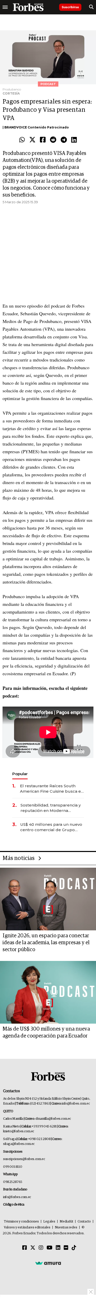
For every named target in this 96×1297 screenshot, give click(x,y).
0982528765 (12, 1182)
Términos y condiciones (21, 1221)
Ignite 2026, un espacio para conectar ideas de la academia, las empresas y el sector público (46, 942)
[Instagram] (41, 1248)
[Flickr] (66, 1248)
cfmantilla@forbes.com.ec (53, 1118)
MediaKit (66, 1221)
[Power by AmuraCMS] (48, 1263)
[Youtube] (49, 1248)
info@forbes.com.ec (76, 1103)
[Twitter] (32, 140)
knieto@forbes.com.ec (18, 1131)
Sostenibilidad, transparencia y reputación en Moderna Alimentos (50, 808)
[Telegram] (64, 140)
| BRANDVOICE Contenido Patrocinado (36, 127)
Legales (49, 1221)
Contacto (84, 1221)
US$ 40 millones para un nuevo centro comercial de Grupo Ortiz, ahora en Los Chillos (51, 827)
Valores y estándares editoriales (27, 1227)
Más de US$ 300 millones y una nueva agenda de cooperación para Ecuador (46, 1032)
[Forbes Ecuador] (28, 7)
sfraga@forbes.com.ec (19, 1144)
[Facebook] (43, 140)
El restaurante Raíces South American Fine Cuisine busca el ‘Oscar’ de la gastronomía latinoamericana (51, 788)
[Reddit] (53, 140)
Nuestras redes (66, 1227)
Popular (20, 773)
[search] (91, 7)
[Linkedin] (74, 140)
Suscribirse (70, 7)
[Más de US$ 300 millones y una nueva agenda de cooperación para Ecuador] (48, 992)
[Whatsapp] (22, 140)
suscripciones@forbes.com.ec (24, 1159)
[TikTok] (74, 1248)
